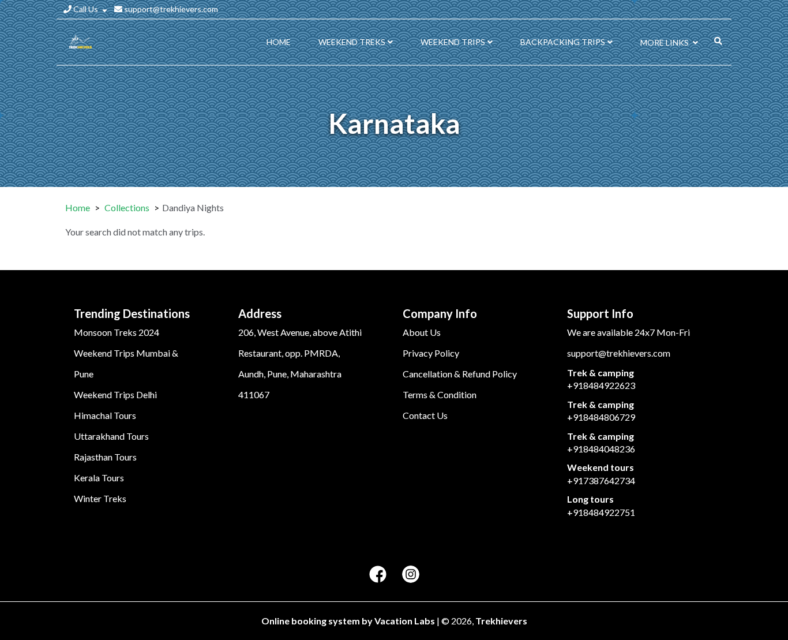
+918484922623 (601, 385)
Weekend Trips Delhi (115, 394)
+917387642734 (601, 480)
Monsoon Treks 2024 (116, 332)
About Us (422, 332)
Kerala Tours (99, 477)
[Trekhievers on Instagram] (410, 575)
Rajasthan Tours (105, 456)
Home (77, 207)
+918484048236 (601, 448)
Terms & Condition (439, 394)
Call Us (85, 9)
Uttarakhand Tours (111, 436)
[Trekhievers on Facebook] (378, 575)
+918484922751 (601, 512)
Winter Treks (100, 498)
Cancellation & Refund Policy (460, 373)
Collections (126, 207)
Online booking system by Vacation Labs (349, 620)
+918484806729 (601, 416)
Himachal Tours (105, 415)
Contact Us (425, 415)
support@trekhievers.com (170, 9)
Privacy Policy (431, 352)
